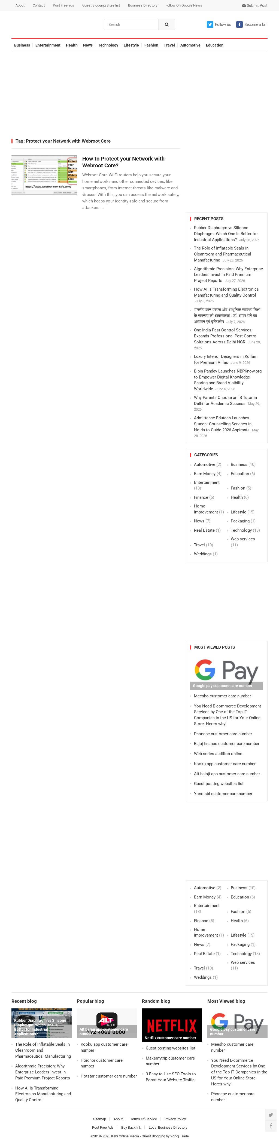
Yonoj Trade (179, 1136)
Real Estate (204, 530)
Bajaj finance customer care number (226, 743)
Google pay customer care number (222, 686)
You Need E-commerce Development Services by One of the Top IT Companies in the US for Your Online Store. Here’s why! (239, 1072)
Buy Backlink (131, 1127)
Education (214, 45)
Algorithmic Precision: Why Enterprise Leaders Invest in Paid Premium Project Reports (228, 274)
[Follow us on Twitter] (270, 1115)
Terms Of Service (143, 1119)
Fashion (151, 45)
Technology (108, 45)
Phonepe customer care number (223, 733)
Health (72, 45)
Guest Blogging (153, 1136)
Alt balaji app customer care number (227, 773)
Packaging (240, 521)
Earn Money (205, 473)
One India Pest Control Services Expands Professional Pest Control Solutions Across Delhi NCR (225, 336)
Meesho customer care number (222, 696)
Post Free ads (63, 5)
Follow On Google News (183, 5)
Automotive (190, 45)
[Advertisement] (139, 95)
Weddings (203, 554)
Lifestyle (131, 45)
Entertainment (47, 45)
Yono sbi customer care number (223, 793)
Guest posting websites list (219, 783)
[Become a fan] (270, 1126)
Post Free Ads (103, 1127)
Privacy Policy (175, 1119)
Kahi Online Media (125, 1136)
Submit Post (257, 5)
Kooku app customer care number (225, 763)
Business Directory (142, 5)
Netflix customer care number (170, 1038)
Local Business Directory (168, 1127)
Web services (243, 539)
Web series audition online (218, 753)
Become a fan (256, 24)
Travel (169, 45)
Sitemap (99, 1119)
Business (22, 45)
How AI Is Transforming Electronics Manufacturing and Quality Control (43, 1094)
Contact (39, 5)
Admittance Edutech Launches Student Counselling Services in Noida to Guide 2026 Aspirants (222, 423)
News (88, 45)
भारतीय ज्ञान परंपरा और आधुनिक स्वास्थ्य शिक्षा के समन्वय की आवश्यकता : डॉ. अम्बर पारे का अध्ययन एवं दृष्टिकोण (227, 315)
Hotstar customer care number (109, 1076)
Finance (201, 497)
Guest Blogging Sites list (101, 5)
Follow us (223, 24)
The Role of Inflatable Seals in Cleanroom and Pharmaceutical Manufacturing (222, 254)
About (20, 5)
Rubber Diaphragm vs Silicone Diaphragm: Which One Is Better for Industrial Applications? (226, 233)
